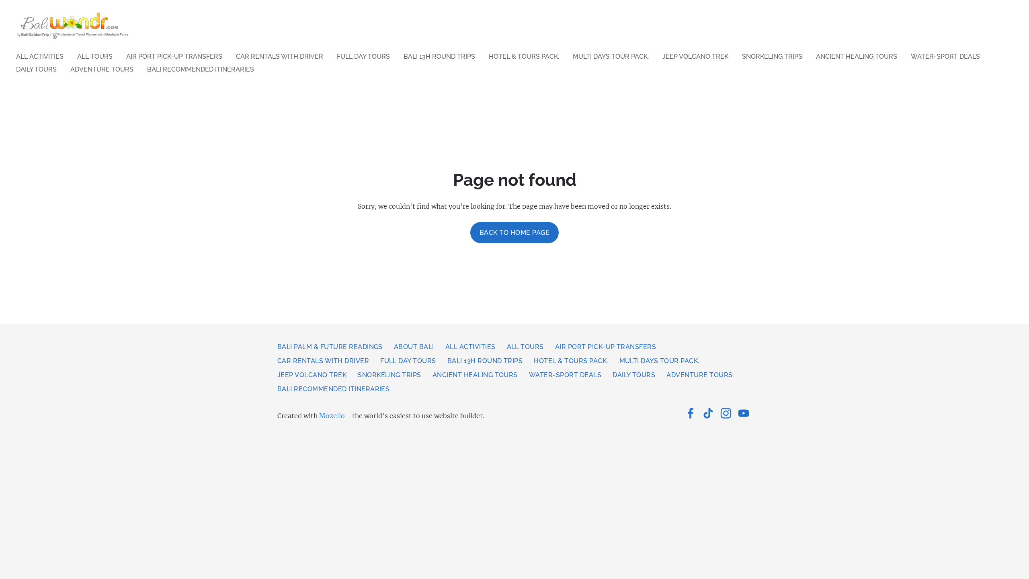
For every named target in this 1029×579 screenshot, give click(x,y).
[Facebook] (691, 413)
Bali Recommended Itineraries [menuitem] (200, 69)
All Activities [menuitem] (40, 56)
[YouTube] (744, 413)
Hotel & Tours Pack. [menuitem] (524, 56)
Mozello (332, 416)
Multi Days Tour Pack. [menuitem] (611, 56)
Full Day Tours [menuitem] (363, 56)
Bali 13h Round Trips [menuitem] (439, 56)
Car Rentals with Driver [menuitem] (279, 56)
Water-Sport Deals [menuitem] (945, 56)
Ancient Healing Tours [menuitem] (856, 56)
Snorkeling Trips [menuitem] (772, 56)
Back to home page (514, 232)
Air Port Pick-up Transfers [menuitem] (174, 56)
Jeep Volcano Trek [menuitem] (695, 56)
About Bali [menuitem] (414, 347)
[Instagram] (726, 413)
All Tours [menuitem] (95, 56)
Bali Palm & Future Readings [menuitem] (330, 347)
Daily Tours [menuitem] (36, 69)
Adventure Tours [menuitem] (101, 69)
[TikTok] (708, 413)
